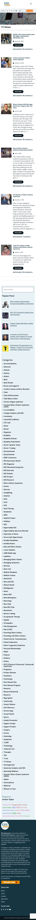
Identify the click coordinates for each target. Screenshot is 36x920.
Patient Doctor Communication (15, 639)
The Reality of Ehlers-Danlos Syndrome (23, 195)
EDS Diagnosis (9, 464)
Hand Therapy (9, 509)
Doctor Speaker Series (12, 445)
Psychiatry (8, 676)
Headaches (8, 512)
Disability (7, 435)
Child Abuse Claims (11, 399)
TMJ (5, 755)
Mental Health (9, 585)
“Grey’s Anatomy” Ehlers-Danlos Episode (21, 59)
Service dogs (8, 711)
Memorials (8, 579)
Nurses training (9, 614)
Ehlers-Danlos (25, 810)
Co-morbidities (9, 410)
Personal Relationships (12, 649)
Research (7, 688)
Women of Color (10, 789)
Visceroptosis (9, 783)
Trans (6, 758)
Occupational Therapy (12, 617)
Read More (18, 45)
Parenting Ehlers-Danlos (13, 633)
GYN (5, 505)
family (19, 813)
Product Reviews (10, 673)
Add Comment (17, 49)
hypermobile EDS (7, 813)
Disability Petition (10, 439)
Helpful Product (9, 518)
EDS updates (26, 816)
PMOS (6, 652)
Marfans (7, 566)
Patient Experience (10, 642)
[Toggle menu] (31, 4)
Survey (6, 733)
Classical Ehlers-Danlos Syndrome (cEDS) (16, 406)
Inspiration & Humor (11, 534)
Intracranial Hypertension (13, 537)
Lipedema (7, 556)
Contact (3, 896)
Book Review (8, 383)
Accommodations (10, 364)
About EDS (4, 899)
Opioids (6, 620)
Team (3, 893)
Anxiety (6, 373)
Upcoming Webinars (11, 771)
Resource (7, 695)
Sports (6, 717)
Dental (6, 429)
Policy (3, 902)
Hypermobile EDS (10, 528)
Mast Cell (7, 569)
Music (6, 591)
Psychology (8, 679)
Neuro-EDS (8, 594)
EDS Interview (9, 470)
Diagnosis (7, 432)
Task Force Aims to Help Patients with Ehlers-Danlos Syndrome (22, 247)
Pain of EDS (8, 629)
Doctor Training (9, 448)
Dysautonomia (9, 454)
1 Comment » (27, 237)
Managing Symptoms (11, 563)
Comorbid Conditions (11, 419)
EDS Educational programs (13, 467)
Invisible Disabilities (11, 540)
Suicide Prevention (10, 720)
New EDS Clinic (9, 607)
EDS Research (9, 480)
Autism (6, 376)
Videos (6, 779)
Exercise (7, 489)
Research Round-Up (11, 692)
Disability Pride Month (12, 442)
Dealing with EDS (7, 805)
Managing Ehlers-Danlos (13, 559)
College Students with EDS (14, 413)
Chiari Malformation (11, 395)
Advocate (7, 367)
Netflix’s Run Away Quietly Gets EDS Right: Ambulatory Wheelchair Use (24, 36)
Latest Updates (9, 550)
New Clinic (7, 604)
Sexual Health (9, 714)
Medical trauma (9, 575)
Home (3, 891)
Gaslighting (8, 493)
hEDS (5, 515)
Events (6, 486)
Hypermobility (7, 807)
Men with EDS (9, 582)
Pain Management (10, 626)
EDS (14, 807)
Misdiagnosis (8, 588)
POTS (21, 816)
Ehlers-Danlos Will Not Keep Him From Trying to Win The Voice (23, 106)
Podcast (7, 655)
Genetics (7, 496)
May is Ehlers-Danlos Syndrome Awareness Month (23, 149)
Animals (7, 370)
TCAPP (6, 743)
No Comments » (28, 49)
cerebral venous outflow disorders (17, 389)
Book (5, 380)
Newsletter (8, 610)
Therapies (7, 752)
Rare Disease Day (10, 682)
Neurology (8, 601)
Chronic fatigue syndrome (13, 402)
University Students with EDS (14, 768)
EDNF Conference (10, 458)
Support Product (10, 727)
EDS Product (8, 477)
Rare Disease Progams (12, 685)
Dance (6, 426)
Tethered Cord (9, 749)
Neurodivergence (10, 598)
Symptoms (8, 739)
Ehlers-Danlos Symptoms (13, 483)
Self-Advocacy (9, 708)
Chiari (6, 392)
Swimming (7, 736)
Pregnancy (8, 669)
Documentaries (9, 451)
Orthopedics (8, 623)
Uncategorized (9, 765)
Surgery (7, 730)
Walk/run (7, 786)
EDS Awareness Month (12, 461)
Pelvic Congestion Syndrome (14, 645)
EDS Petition (8, 474)
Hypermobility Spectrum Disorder (16, 531)
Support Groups (9, 723)
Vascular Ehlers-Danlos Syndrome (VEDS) (16, 775)
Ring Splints (8, 698)
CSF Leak (7, 423)
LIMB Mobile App (10, 553)
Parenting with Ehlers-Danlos (15, 636)
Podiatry (7, 658)
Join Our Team (23, 10)
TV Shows (7, 762)
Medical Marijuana (10, 572)
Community (8, 416)
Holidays (7, 521)
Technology (8, 746)
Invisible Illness (9, 544)
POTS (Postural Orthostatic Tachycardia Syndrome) (19, 665)
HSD (5, 524)
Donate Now (29, 10)
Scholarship (8, 701)
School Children (9, 704)
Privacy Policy (28, 918)
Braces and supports (11, 386)
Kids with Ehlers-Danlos (12, 547)
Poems (6, 661)
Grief (5, 502)
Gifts (5, 499)
